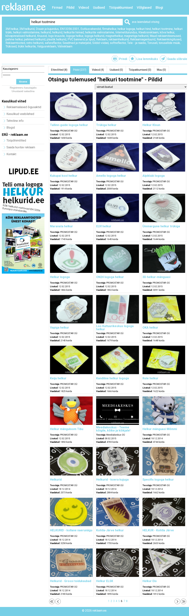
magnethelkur (114, 36)
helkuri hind (143, 29)
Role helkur (150, 378)
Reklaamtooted (15, 43)
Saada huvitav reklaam (20, 147)
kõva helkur (167, 32)
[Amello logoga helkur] (117, 170)
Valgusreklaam (46, 46)
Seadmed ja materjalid (77, 43)
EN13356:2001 (69, 29)
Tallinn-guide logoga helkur (69, 125)
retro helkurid (34, 43)
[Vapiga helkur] (71, 322)
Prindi (123, 59)
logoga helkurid (94, 36)
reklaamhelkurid (119, 39)
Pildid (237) (79, 69)
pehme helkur (14, 39)
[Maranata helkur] (71, 221)
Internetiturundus (126, 32)
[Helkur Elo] (163, 575)
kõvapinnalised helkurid (21, 36)
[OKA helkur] (163, 322)
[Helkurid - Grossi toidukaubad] (71, 575)
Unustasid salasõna (23, 91)
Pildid (70, 7)
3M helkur (12, 29)
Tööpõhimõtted (16, 140)
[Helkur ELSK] (117, 575)
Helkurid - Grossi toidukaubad (70, 581)
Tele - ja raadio (136, 43)
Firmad (57, 7)
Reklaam (101, 39)
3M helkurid (27, 29)
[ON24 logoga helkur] (117, 271)
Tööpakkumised (121, 7)
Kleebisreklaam (148, 32)
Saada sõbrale (177, 59)
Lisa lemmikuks (147, 59)
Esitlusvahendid (90, 29)
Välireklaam (64, 46)
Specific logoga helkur (158, 479)
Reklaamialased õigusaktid (23, 107)
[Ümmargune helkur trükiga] (163, 221)
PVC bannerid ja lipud (81, 39)
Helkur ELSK (104, 581)
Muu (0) (161, 69)
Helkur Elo (149, 581)
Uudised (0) (116, 69)
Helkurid (56, 479)
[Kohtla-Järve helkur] (117, 525)
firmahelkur (109, 29)
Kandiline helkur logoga (112, 378)
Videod (83, 7)
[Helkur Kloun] (163, 119)
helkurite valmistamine (99, 32)
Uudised (99, 7)
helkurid (46, 32)
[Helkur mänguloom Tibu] (71, 423)
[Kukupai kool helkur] (71, 170)
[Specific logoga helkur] (163, 474)
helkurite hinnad (74, 32)
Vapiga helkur (59, 327)
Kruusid (42, 36)
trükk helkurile (27, 46)
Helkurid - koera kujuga (112, 479)
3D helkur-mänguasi (156, 277)
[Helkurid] (71, 474)
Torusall (152, 43)
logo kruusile (56, 36)
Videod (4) (98, 69)
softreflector (118, 43)
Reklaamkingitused (169, 39)
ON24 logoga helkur (110, 277)
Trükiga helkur (106, 125)
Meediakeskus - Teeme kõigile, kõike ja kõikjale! (113, 429)
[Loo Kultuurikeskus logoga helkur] (117, 322)
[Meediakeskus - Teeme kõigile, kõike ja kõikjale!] (117, 423)
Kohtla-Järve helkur (110, 530)
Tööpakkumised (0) (140, 69)
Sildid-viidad (100, 43)
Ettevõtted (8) (59, 69)
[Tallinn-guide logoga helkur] (71, 119)
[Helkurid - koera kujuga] (117, 474)
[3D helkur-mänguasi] (163, 271)
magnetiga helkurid (136, 36)
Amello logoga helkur (111, 175)
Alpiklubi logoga (153, 175)
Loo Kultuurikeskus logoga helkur (115, 327)
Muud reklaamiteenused (165, 36)
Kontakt (11, 154)
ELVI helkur (103, 226)
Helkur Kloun (151, 125)
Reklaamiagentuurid (142, 39)
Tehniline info (15, 120)
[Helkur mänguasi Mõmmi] (163, 423)
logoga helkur (74, 36)
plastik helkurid (56, 39)
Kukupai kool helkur (63, 175)
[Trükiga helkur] (117, 119)
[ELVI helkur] (117, 221)
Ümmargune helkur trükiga (161, 226)
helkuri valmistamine (26, 32)
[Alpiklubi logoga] (163, 170)
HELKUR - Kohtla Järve (158, 530)
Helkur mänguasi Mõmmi (159, 429)
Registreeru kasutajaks (23, 87)
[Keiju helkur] (71, 373)
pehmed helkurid (34, 39)
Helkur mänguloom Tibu (66, 429)
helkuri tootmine (162, 29)
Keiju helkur (58, 378)
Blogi (159, 7)
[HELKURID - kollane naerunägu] (71, 525)
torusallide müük (169, 43)
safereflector (53, 43)
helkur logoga (126, 29)
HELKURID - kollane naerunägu (71, 530)
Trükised (11, 46)
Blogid (10, 127)
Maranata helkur (61, 226)
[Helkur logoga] (71, 271)
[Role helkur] (163, 373)
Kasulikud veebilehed (20, 114)
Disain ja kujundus (47, 29)
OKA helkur (150, 327)
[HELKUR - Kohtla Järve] (163, 525)
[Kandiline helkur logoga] (117, 373)
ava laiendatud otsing (145, 22)
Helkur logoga (60, 277)
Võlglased (144, 7)
